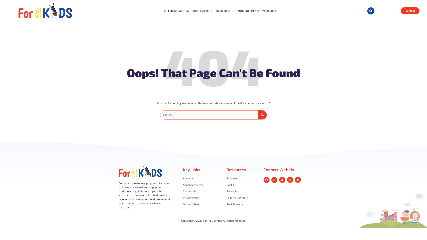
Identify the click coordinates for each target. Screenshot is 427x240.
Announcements (249, 11)
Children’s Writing (176, 11)
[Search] (262, 114)
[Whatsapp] (290, 180)
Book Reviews (200, 11)
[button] (370, 10)
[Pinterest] (282, 180)
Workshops (269, 11)
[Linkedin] (298, 180)
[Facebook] (267, 180)
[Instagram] (274, 180)
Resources (223, 11)
